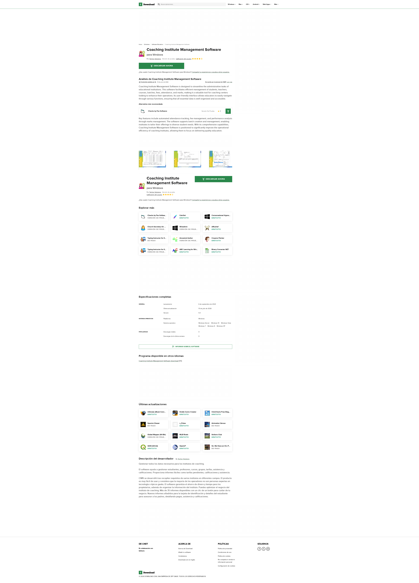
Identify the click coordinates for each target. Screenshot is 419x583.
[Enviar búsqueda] (159, 4)
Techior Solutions (183, 459)
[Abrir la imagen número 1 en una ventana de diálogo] (191, 160)
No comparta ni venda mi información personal (226, 561)
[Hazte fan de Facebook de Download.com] (259, 549)
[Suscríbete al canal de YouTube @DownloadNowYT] (268, 549)
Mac (240, 4)
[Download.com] (147, 4)
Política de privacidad (225, 549)
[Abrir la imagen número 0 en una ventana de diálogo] (156, 160)
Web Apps (266, 4)
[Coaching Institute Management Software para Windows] (142, 54)
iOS (247, 4)
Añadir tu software (184, 552)
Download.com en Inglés (186, 560)
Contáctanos (182, 556)
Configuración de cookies (226, 566)
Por (154, 59)
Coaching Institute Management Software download (158, 361)
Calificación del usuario (183, 59)
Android (255, 4)
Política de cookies (224, 556)
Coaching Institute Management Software (184, 51)
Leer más (229, 82)
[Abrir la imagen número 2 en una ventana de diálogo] (226, 160)
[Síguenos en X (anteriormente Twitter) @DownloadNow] (263, 549)
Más (275, 4)
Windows (231, 4)
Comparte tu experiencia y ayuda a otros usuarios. (211, 72)
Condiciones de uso (224, 552)
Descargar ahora (163, 66)
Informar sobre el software (187, 347)
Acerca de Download (185, 549)
